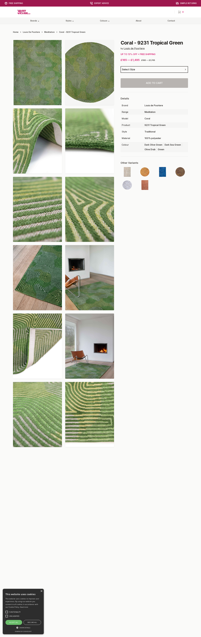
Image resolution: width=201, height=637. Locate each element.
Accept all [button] (13, 622)
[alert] (23, 611)
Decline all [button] (32, 622)
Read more (24, 607)
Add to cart (154, 83)
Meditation (49, 32)
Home (15, 32)
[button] (23, 627)
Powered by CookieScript (23, 631)
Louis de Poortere (31, 32)
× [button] (41, 591)
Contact (171, 20)
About (138, 20)
